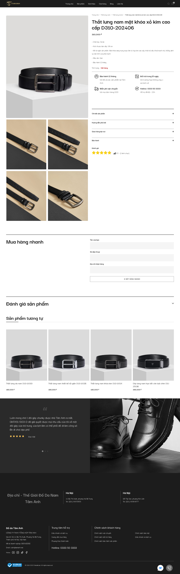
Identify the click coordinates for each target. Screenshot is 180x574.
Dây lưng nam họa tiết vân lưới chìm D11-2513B (151, 385)
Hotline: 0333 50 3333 (64, 548)
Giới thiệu (91, 3)
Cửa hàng (102, 3)
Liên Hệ (120, 3)
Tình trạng (95, 68)
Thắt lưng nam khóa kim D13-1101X (106, 383)
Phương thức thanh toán (60, 541)
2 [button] (45, 451)
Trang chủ (69, 3)
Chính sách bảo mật (142, 533)
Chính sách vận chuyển (102, 533)
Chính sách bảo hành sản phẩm (105, 541)
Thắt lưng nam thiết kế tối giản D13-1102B (67, 383)
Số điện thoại (95, 251)
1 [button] (42, 451)
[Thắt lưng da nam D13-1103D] (26, 355)
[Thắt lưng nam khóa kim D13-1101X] (111, 355)
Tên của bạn (94, 239)
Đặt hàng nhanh (133, 279)
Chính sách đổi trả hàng (103, 537)
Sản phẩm (80, 3)
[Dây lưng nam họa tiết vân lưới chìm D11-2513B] (153, 355)
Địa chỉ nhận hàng (97, 264)
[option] (45, 427)
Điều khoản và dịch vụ (60, 533)
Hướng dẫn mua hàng (59, 537)
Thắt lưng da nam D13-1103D (19, 383)
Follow (8, 552)
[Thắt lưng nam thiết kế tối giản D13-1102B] (68, 355)
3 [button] (47, 451)
